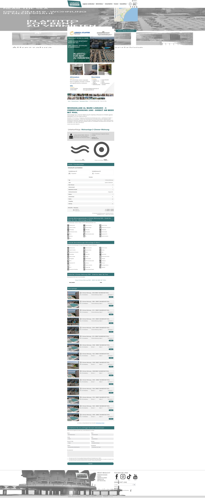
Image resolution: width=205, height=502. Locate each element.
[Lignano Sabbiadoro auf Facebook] (130, 6)
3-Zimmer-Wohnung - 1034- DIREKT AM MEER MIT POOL (95, 388)
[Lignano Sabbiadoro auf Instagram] (132, 6)
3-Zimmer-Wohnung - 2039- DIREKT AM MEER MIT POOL (95, 362)
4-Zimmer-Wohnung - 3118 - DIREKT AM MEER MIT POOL (95, 397)
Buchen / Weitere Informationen (126, 31)
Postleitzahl (93, 445)
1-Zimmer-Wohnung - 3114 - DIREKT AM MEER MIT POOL (95, 310)
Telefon (68, 445)
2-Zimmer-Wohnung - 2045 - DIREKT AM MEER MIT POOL (96, 380)
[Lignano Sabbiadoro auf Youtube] (136, 6)
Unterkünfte (109, 3)
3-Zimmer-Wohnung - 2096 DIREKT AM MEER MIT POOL (95, 371)
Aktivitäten (99, 3)
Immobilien (123, 3)
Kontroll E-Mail (70, 441)
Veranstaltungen (102, 477)
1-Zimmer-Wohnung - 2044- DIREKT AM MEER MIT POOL (95, 327)
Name (68, 433)
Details (111, 296)
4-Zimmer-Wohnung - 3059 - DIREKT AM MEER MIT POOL (96, 414)
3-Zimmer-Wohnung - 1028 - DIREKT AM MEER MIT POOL (96, 406)
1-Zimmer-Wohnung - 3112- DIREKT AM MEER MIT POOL (95, 336)
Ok (134, 484)
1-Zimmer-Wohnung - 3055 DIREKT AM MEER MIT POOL (95, 293)
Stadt (92, 433)
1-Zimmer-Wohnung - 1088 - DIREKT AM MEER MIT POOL (95, 301)
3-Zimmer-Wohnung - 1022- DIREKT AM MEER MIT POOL (95, 353)
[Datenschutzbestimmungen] (96, 460)
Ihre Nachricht (70, 450)
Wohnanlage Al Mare (84, 101)
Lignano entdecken (89, 3)
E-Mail (68, 437)
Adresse (92, 441)
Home (69, 101)
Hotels (99, 476)
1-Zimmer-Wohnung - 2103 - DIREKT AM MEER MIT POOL (95, 319)
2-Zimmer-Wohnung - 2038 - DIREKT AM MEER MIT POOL (96, 345)
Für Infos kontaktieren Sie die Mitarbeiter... (121, 490)
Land (92, 437)
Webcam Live (100, 479)
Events (116, 3)
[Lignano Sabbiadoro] (82, 475)
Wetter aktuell (101, 480)
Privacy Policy (111, 496)
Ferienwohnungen (75, 101)
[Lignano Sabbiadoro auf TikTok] (134, 6)
